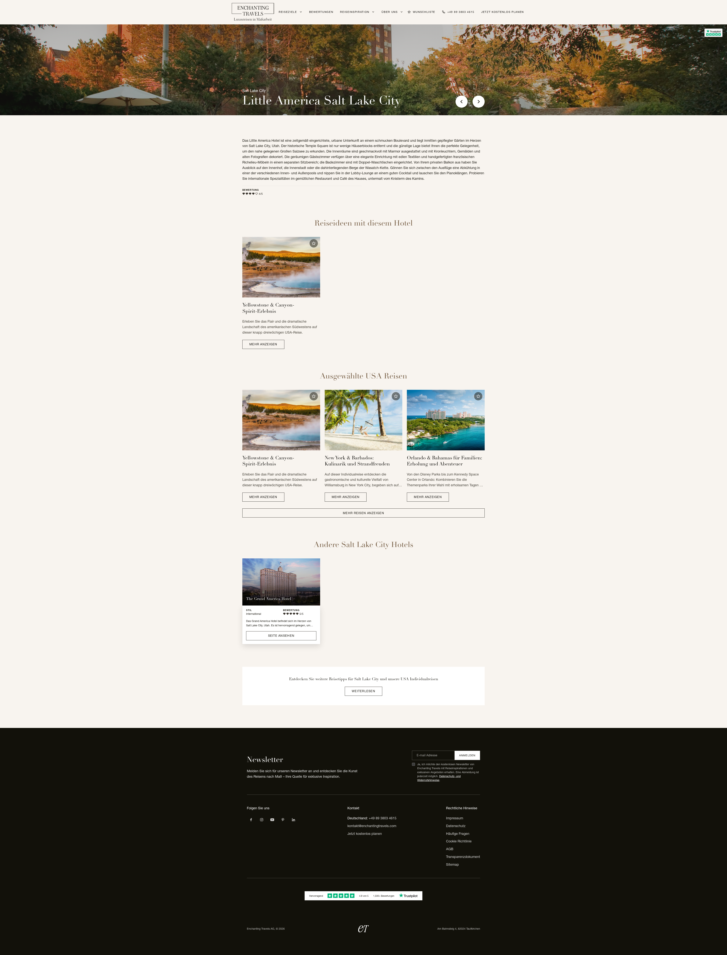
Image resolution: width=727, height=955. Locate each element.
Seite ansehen (281, 635)
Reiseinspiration (354, 12)
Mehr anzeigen (263, 344)
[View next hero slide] (479, 102)
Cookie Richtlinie (459, 841)
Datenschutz (456, 826)
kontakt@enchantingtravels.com (371, 826)
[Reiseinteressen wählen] (283, 820)
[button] (314, 243)
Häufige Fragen (457, 833)
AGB (449, 849)
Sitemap (452, 864)
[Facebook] (251, 820)
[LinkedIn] (293, 820)
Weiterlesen (363, 691)
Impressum (454, 818)
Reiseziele (288, 12)
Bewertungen (321, 12)
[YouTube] (272, 820)
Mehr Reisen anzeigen (363, 513)
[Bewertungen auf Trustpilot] (713, 32)
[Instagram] (261, 820)
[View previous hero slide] (462, 102)
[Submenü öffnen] (300, 11)
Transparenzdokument (463, 857)
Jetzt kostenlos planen (502, 12)
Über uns (389, 12)
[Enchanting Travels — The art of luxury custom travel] (253, 12)
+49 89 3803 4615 (382, 818)
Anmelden (467, 755)
